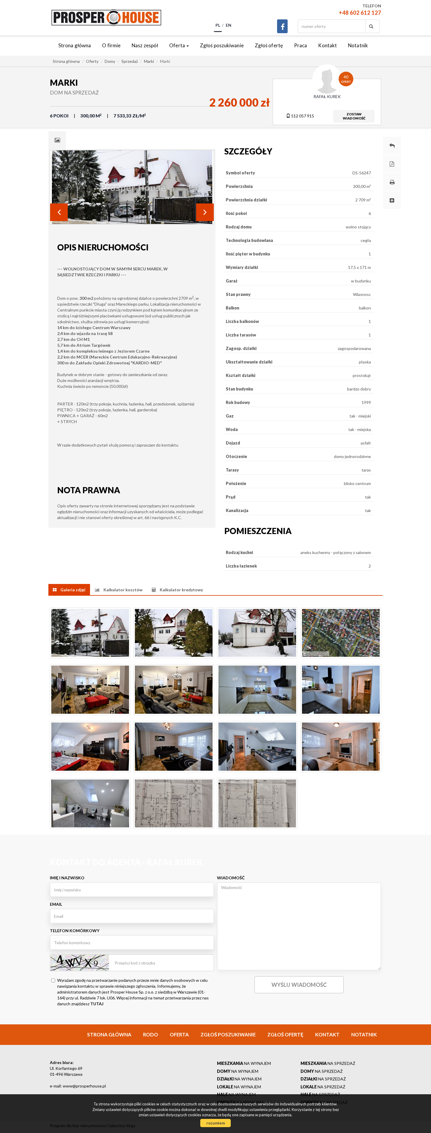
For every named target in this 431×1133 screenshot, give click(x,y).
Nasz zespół (145, 45)
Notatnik (358, 45)
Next (205, 212)
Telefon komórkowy (74, 930)
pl (218, 25)
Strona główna (74, 45)
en (228, 25)
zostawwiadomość (354, 116)
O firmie (111, 45)
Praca (300, 45)
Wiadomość (231, 877)
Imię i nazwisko (67, 877)
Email (56, 904)
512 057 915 (302, 115)
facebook (282, 26)
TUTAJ (96, 1003)
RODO (150, 1034)
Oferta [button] (177, 45)
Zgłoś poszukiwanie (222, 45)
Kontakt (327, 45)
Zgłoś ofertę (269, 45)
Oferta (179, 1034)
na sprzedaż (328, 1063)
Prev (59, 212)
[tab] (57, 140)
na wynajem (244, 1063)
